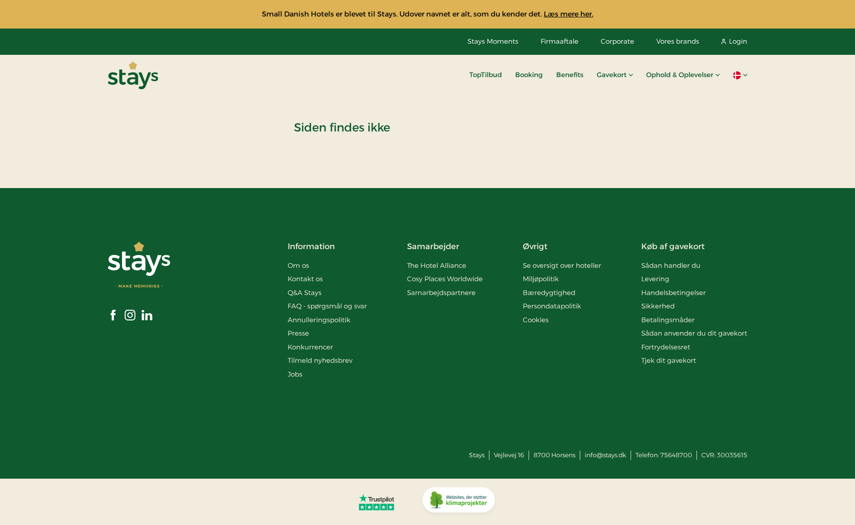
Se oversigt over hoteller (562, 265)
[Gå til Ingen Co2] (459, 501)
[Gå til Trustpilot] (376, 501)
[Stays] (133, 75)
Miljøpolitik (541, 279)
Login (738, 41)
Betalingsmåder (668, 320)
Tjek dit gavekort (668, 360)
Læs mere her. (568, 14)
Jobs (295, 374)
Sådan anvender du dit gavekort (694, 333)
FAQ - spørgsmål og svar (327, 306)
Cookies (536, 320)
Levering (655, 279)
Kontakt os (305, 279)
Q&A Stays (305, 292)
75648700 (676, 455)
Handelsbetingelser (673, 292)
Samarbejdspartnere (441, 292)
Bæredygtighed (549, 292)
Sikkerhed (658, 306)
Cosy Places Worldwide (445, 279)
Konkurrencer (310, 347)
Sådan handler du (670, 265)
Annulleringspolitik (319, 320)
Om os (298, 265)
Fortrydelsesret (665, 347)
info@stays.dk (605, 455)
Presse (298, 333)
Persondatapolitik (552, 306)
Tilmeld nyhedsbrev (320, 360)
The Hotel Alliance (436, 265)
